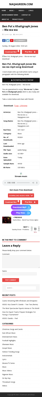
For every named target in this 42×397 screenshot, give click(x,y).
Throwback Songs (8, 382)
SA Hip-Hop (6, 378)
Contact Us (26, 15)
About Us (5, 19)
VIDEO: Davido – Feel (10, 318)
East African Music (9, 333)
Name (4, 271)
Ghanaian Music (8, 344)
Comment (6, 254)
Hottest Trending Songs (10, 352)
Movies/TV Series (8, 363)
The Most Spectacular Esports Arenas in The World (20, 308)
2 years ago (8, 34)
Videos (21, 10)
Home (4, 10)
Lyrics (31, 10)
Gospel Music (7, 348)
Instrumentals (7, 356)
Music (11, 10)
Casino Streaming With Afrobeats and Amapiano (19, 301)
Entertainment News (10, 15)
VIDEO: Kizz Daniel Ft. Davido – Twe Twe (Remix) (20, 304)
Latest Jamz (19, 34)
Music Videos (7, 371)
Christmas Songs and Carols (12, 329)
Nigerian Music (7, 374)
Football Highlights (9, 340)
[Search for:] (21, 288)
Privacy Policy (17, 19)
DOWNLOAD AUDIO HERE (19, 195)
